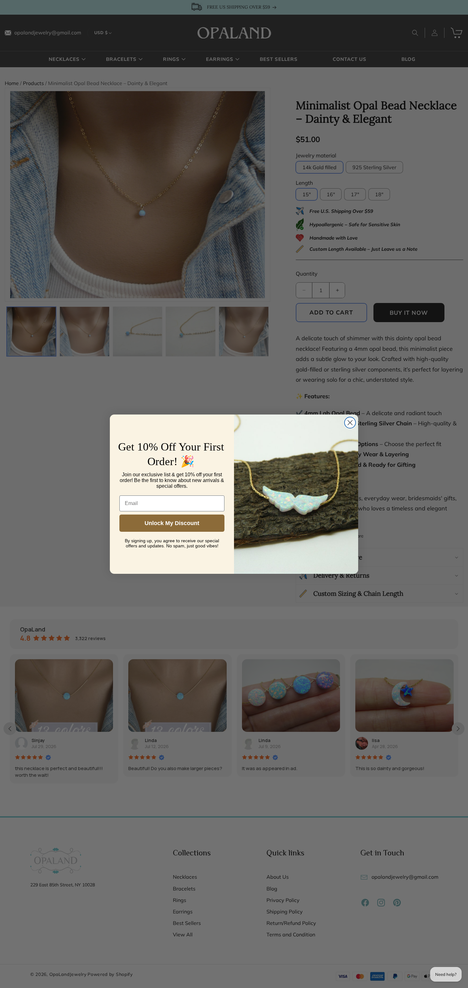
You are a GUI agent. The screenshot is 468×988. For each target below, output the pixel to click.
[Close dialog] (350, 422)
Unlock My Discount (172, 523)
